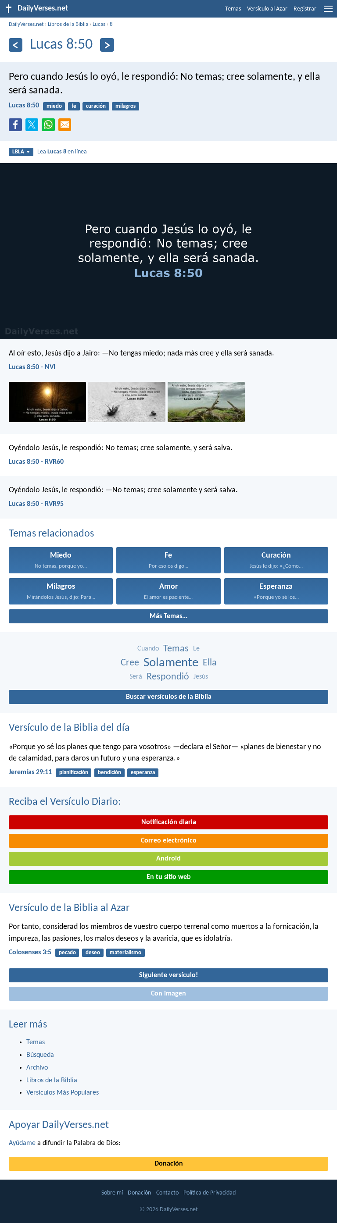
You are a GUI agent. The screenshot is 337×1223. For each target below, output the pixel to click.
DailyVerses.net (26, 24)
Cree (130, 663)
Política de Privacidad (209, 1193)
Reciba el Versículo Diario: (65, 802)
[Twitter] (33, 127)
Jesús (201, 676)
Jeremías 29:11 (30, 772)
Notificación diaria (168, 822)
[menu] (328, 12)
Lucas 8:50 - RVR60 (36, 462)
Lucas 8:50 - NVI (32, 367)
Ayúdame (22, 1143)
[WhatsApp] (50, 125)
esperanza (143, 772)
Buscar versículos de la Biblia (169, 696)
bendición (109, 772)
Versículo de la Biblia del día (69, 728)
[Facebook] (17, 127)
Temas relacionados (51, 534)
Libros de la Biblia (68, 24)
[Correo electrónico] (66, 127)
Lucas (99, 24)
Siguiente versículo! (168, 975)
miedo (54, 106)
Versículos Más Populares (62, 1092)
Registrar (305, 9)
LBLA (18, 152)
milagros (125, 106)
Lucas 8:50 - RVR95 (36, 504)
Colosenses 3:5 (30, 952)
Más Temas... (168, 616)
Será (135, 676)
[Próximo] (107, 45)
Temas (233, 9)
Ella (210, 663)
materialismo (125, 953)
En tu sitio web (169, 877)
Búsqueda (40, 1055)
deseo (93, 953)
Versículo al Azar (267, 9)
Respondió (168, 677)
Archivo (37, 1067)
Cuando (148, 648)
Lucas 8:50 (24, 105)
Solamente (170, 663)
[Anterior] (15, 45)
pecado (67, 953)
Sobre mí (112, 1193)
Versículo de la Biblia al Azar (69, 908)
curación (96, 106)
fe (74, 106)
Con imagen (168, 993)
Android (168, 858)
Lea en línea (62, 152)
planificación (73, 772)
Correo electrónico (169, 840)
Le (196, 648)
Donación (168, 1163)
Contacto (167, 1193)
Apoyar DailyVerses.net (59, 1125)
